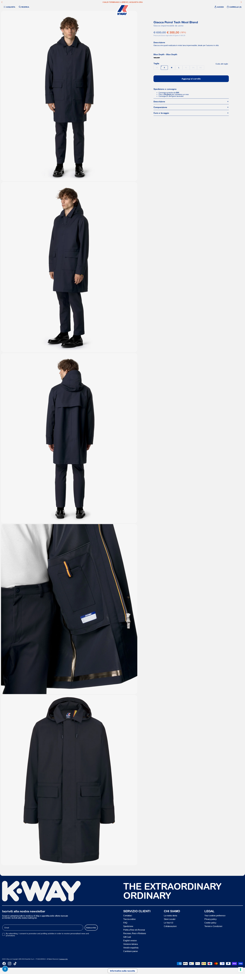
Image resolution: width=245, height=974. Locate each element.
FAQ (125, 923)
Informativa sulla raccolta (122, 971)
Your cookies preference (214, 916)
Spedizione (128, 926)
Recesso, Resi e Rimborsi (134, 933)
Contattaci (127, 916)
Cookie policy (210, 923)
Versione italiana (130, 944)
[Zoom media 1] (69, 96)
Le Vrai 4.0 (168, 923)
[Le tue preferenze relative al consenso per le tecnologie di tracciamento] (240, 969)
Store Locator (169, 919)
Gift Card (127, 937)
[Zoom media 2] (69, 267)
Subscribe (91, 927)
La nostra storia (170, 916)
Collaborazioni (170, 926)
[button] (5, 969)
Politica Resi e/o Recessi (134, 930)
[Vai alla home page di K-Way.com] (122, 10)
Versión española (130, 948)
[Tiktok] (15, 964)
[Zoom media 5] (69, 780)
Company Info (63, 959)
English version (130, 940)
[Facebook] (4, 964)
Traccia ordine (129, 919)
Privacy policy (210, 919)
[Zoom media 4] (69, 609)
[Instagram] (10, 964)
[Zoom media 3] (69, 438)
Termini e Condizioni (213, 926)
